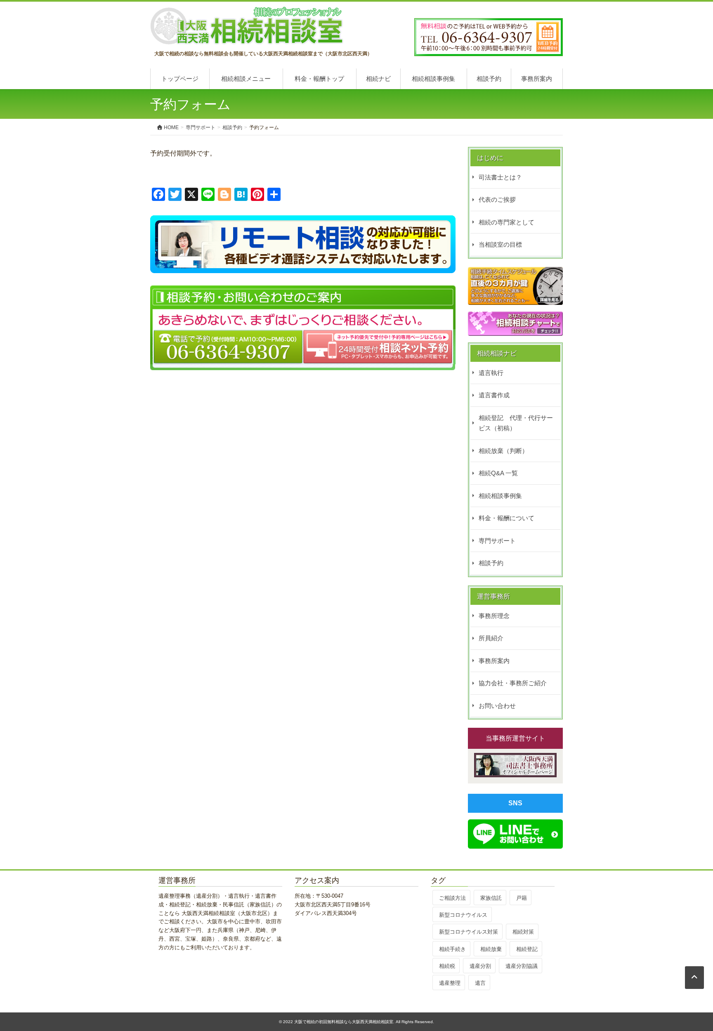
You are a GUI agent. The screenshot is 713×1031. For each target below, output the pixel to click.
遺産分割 (480, 966)
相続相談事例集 (433, 78)
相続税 (447, 966)
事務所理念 (494, 615)
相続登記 (527, 949)
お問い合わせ (497, 705)
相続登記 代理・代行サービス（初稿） (516, 423)
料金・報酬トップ (319, 78)
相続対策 (523, 932)
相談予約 (489, 78)
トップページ (179, 78)
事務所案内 (536, 78)
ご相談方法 (452, 898)
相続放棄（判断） (503, 450)
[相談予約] (303, 220)
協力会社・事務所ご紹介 (513, 683)
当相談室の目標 (500, 244)
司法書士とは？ (500, 177)
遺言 (480, 983)
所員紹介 (491, 638)
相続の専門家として (506, 222)
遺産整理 (449, 983)
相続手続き (452, 949)
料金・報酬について (506, 517)
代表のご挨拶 (497, 199)
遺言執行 (491, 372)
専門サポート (497, 540)
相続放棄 (491, 949)
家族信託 (491, 898)
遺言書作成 (494, 395)
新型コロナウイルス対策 (468, 932)
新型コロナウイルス (463, 915)
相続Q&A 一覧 (498, 473)
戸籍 (521, 898)
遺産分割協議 (521, 966)
